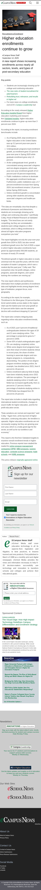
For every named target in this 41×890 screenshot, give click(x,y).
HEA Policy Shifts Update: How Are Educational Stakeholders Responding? (19, 688)
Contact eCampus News (7, 849)
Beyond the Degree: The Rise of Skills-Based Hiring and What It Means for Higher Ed (20, 675)
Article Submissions (6, 852)
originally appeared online (27, 460)
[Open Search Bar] (30, 2)
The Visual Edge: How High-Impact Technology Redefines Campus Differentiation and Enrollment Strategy (19, 622)
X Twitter (2, 868)
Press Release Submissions (8, 854)
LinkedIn (2, 870)
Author (4, 536)
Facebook (3, 866)
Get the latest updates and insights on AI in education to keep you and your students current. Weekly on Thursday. (20, 773)
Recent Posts (14, 536)
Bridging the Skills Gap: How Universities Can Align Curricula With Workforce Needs (20, 682)
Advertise (38, 824)
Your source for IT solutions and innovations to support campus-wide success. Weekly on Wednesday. (20, 752)
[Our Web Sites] (20, 788)
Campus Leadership (24, 105)
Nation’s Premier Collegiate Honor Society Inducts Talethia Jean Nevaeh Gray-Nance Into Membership (20, 696)
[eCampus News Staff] (7, 548)
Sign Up (6, 598)
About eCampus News (7, 835)
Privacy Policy (15, 527)
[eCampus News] (8, 2)
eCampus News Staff (22, 540)
